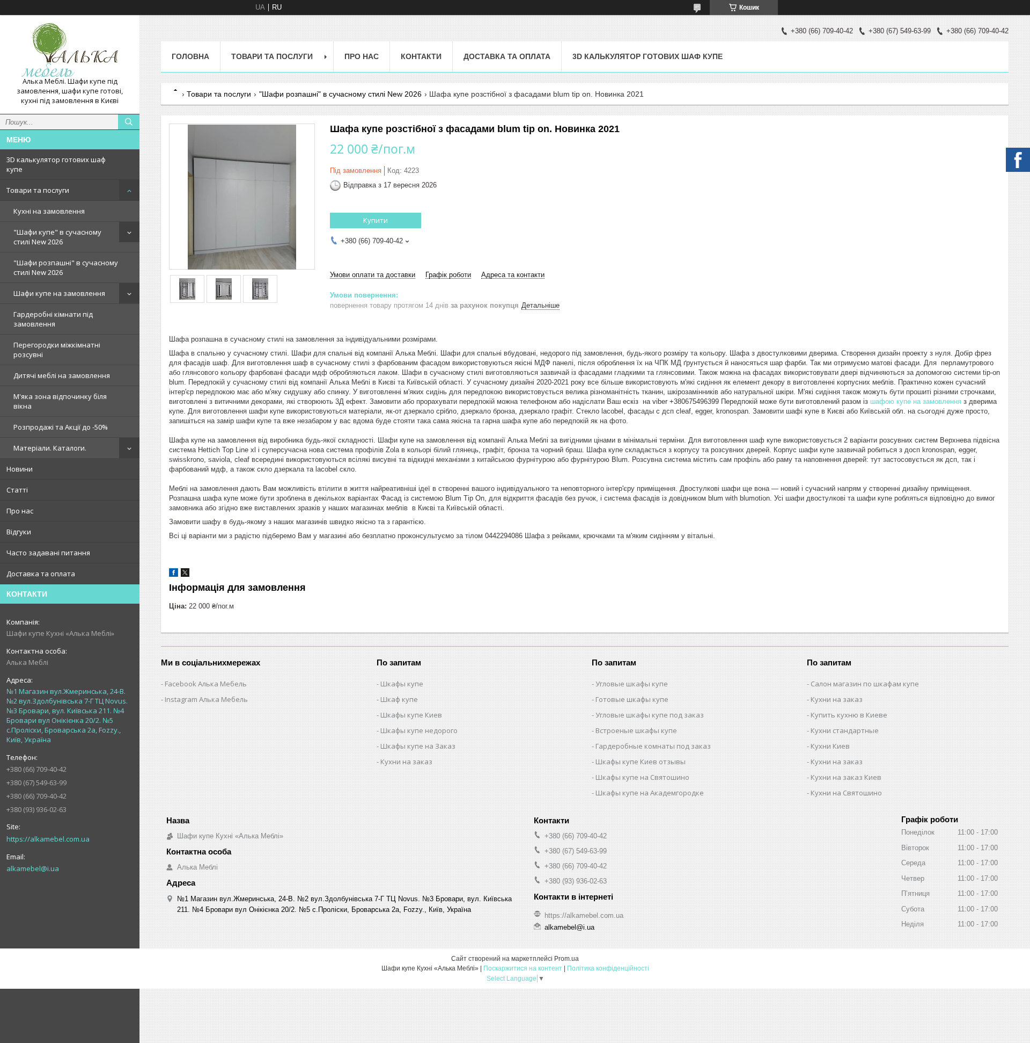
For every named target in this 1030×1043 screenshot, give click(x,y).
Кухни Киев (830, 746)
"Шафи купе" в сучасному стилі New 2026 (57, 237)
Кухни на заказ (406, 761)
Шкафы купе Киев (411, 715)
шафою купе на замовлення (915, 401)
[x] (185, 574)
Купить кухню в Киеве (849, 715)
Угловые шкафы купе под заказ (649, 715)
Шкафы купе (401, 684)
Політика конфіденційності (608, 968)
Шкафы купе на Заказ (417, 746)
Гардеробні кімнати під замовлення (53, 319)
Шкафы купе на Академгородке (649, 793)
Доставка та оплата (40, 573)
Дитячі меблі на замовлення (61, 375)
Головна (190, 56)
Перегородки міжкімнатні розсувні (56, 349)
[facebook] (173, 574)
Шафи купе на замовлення (59, 293)
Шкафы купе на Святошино (642, 777)
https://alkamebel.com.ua (48, 839)
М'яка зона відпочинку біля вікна (60, 401)
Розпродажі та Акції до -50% (60, 427)
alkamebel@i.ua (32, 868)
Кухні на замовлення (49, 211)
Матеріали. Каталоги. (49, 448)
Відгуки (18, 532)
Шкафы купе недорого (419, 730)
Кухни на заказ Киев (846, 777)
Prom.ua (566, 958)
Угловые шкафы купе (631, 684)
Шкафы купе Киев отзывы (640, 761)
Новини (19, 469)
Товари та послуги (37, 190)
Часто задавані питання (48, 552)
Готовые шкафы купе (631, 699)
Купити (375, 220)
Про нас (19, 511)
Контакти (421, 56)
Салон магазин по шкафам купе (865, 684)
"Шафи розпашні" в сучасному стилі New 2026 (65, 267)
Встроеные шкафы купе (636, 730)
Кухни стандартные (845, 730)
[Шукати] (128, 122)
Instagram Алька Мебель (206, 699)
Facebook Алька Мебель (206, 684)
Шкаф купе (399, 699)
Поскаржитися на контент (522, 968)
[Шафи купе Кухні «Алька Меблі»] (69, 50)
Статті (17, 490)
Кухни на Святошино (846, 793)
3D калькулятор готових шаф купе (56, 164)
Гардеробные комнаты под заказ (653, 746)
